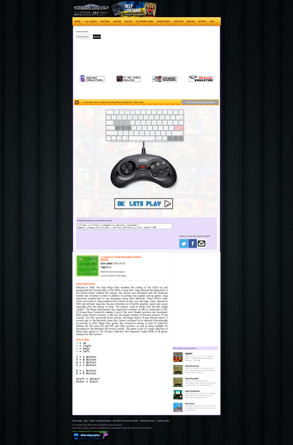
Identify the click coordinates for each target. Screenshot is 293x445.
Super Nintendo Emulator (100, 421)
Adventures (163, 21)
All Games (91, 21)
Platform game (144, 21)
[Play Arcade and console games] (92, 81)
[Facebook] (192, 247)
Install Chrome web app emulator (199, 102)
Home (78, 21)
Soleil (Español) (191, 379)
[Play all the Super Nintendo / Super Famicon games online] (164, 81)
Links (85, 421)
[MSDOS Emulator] (128, 81)
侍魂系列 (188, 354)
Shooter (178, 21)
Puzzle (128, 21)
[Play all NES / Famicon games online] (201, 81)
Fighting (105, 21)
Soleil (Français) (192, 366)
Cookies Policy (162, 421)
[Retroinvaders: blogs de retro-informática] (90, 440)
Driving (191, 21)
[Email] (201, 247)
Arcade (117, 21)
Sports (202, 21)
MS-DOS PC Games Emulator (125, 421)
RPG (212, 21)
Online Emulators (147, 421)
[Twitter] (183, 247)
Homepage (77, 421)
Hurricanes (190, 404)
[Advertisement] (56, 78)
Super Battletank (192, 391)
